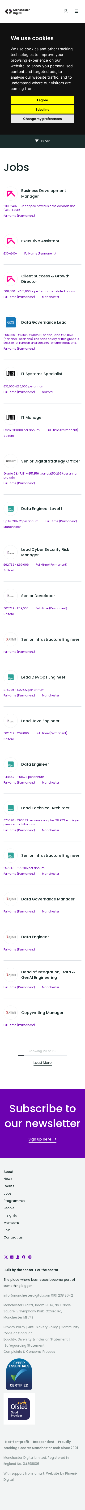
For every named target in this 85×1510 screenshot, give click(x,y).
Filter (45, 141)
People (9, 1208)
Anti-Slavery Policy (43, 1327)
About (8, 1172)
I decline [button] (42, 109)
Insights (10, 1215)
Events (9, 1186)
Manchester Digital (18, 11)
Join (7, 1230)
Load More (43, 1062)
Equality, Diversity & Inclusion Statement (36, 1339)
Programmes (15, 1201)
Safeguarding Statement (24, 1345)
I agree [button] (42, 100)
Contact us (13, 1237)
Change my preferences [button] (42, 119)
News (8, 1179)
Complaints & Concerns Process (29, 1351)
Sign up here (40, 1139)
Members (11, 1223)
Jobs (8, 1193)
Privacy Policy (14, 1327)
